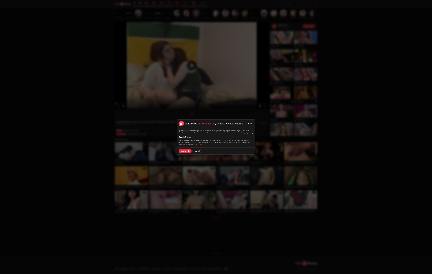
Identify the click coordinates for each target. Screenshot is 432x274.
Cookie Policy (198, 145)
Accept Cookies (185, 151)
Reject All (197, 151)
